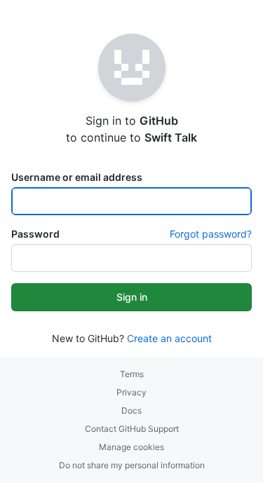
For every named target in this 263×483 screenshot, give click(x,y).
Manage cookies (131, 447)
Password (35, 234)
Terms (132, 374)
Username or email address (76, 177)
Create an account (169, 338)
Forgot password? (211, 234)
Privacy (131, 392)
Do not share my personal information (132, 465)
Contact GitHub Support (132, 428)
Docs (131, 410)
